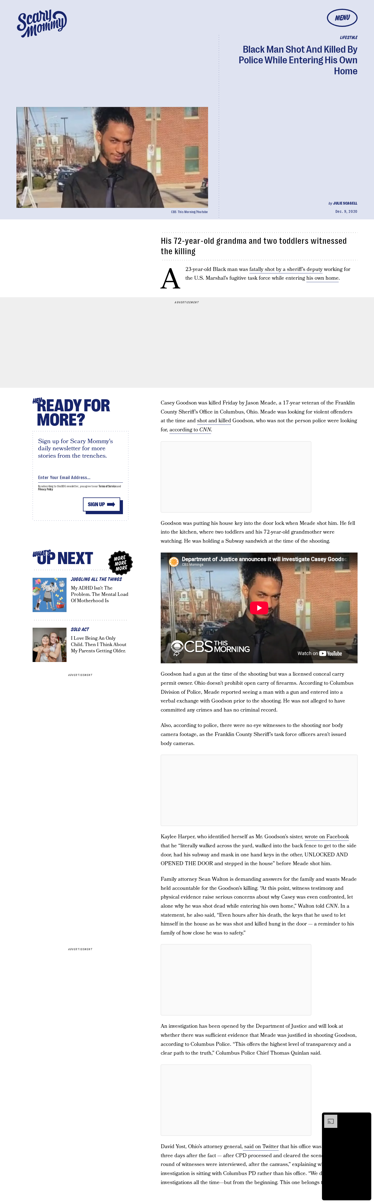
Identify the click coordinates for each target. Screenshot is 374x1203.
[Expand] (328, 1117)
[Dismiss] (365, 1117)
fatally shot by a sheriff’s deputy (286, 269)
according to (190, 430)
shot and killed (214, 420)
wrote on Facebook (327, 836)
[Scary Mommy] (42, 23)
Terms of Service (107, 486)
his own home (322, 278)
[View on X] (236, 477)
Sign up (96, 504)
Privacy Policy (45, 489)
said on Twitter (261, 1146)
